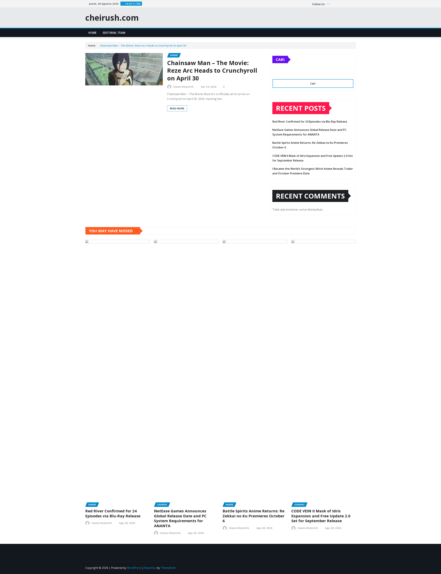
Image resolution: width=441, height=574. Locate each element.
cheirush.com (112, 17)
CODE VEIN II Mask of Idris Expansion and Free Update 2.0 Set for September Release (320, 515)
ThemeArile (168, 568)
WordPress (134, 568)
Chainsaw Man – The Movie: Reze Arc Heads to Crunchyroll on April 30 (143, 45)
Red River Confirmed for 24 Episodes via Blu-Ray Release (309, 121)
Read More (177, 108)
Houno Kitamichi (183, 86)
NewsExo (150, 568)
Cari (280, 59)
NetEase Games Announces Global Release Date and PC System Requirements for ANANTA (180, 518)
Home (92, 33)
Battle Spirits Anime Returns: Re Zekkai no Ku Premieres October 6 (253, 515)
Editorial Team (114, 33)
